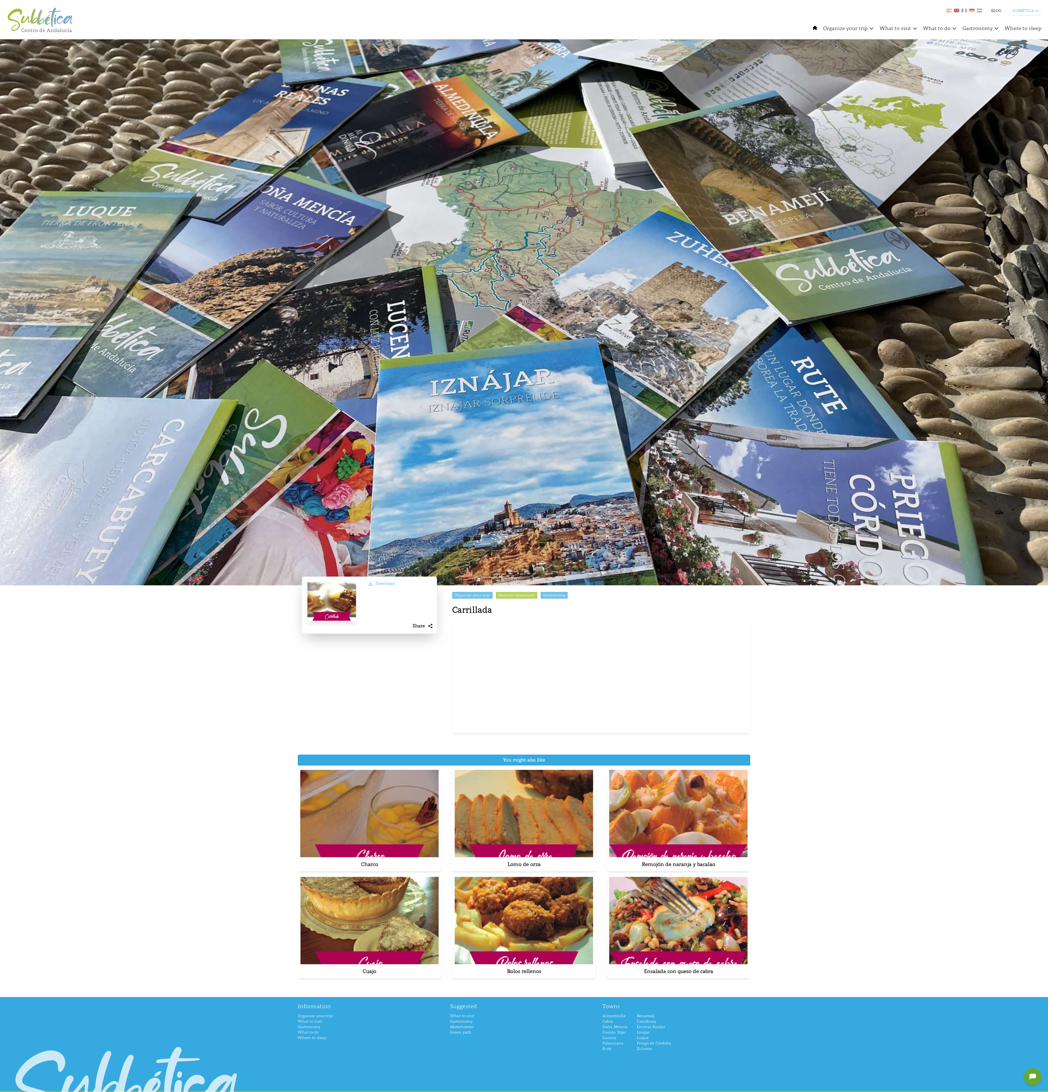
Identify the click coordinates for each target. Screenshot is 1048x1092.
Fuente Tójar (614, 1032)
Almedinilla (614, 1016)
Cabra (607, 1021)
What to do (937, 28)
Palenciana (613, 1043)
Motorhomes (462, 1027)
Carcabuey (646, 1021)
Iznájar (643, 1032)
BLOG (996, 10)
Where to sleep (1023, 28)
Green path (460, 1032)
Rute (606, 1048)
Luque (643, 1037)
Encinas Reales (651, 1027)
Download (385, 583)
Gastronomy (978, 28)
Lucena (609, 1037)
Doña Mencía (615, 1027)
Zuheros (644, 1048)
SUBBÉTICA (1023, 10)
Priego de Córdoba (654, 1043)
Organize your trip (845, 28)
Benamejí (646, 1016)
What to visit (895, 28)
